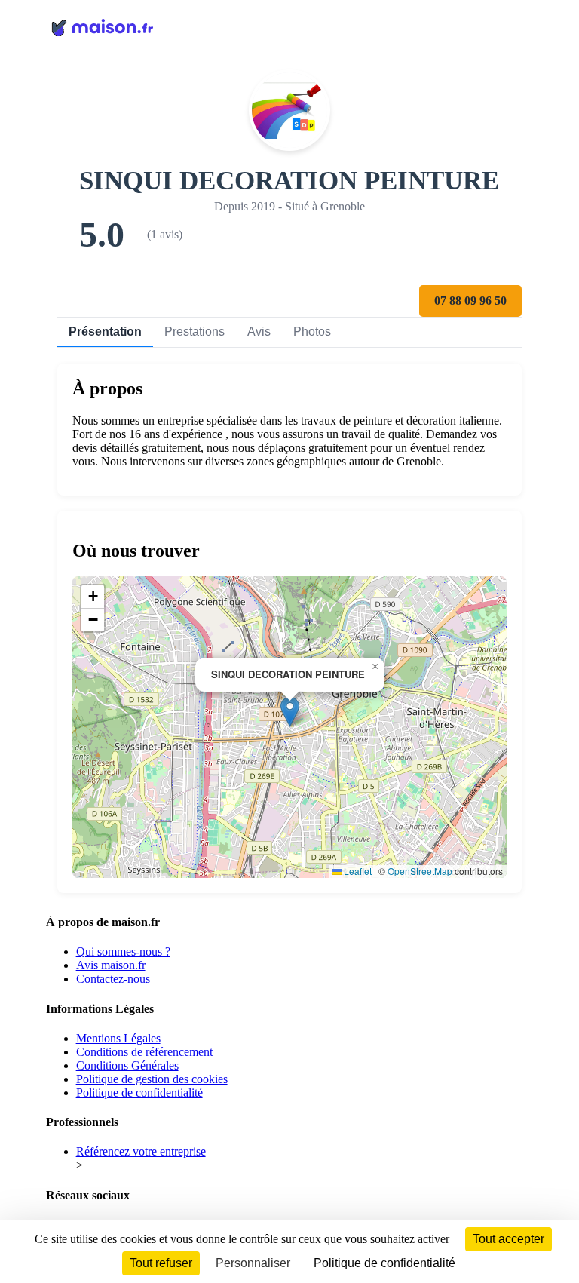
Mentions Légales (118, 1038)
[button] (289, 711)
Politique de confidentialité (139, 1092)
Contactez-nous (113, 978)
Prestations (194, 331)
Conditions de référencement (144, 1051)
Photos (312, 331)
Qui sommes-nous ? (123, 951)
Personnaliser (253, 1263)
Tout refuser (161, 1263)
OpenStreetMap (420, 870)
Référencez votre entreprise (141, 1151)
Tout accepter (508, 1238)
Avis (259, 331)
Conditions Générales (127, 1065)
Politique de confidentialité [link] (384, 1263)
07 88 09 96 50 (470, 300)
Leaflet (357, 870)
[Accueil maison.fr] (290, 26)
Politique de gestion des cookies (152, 1079)
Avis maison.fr (111, 965)
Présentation (105, 331)
